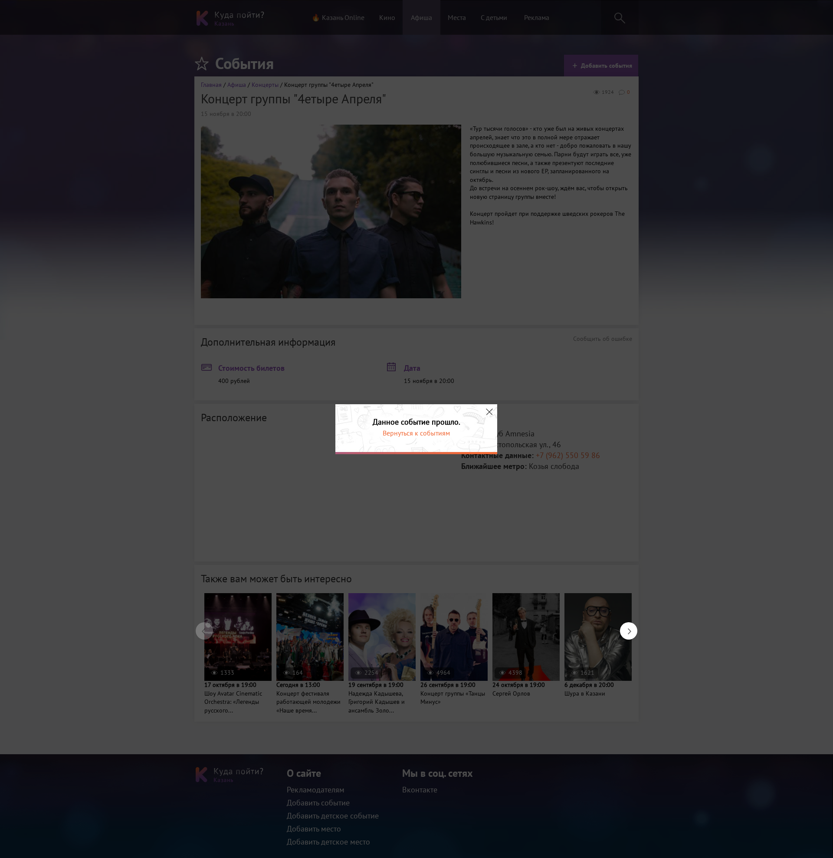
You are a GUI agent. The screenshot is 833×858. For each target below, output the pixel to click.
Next (624, 626)
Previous (200, 626)
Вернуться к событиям (416, 433)
